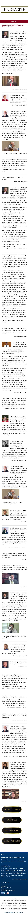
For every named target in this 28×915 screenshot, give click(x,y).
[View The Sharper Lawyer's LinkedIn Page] (4, 893)
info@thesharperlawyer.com (9, 890)
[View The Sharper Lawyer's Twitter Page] (6, 894)
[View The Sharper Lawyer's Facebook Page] (2, 893)
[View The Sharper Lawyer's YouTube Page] (8, 893)
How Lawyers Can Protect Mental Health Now (12, 857)
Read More (9, 876)
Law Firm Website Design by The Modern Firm (14, 912)
